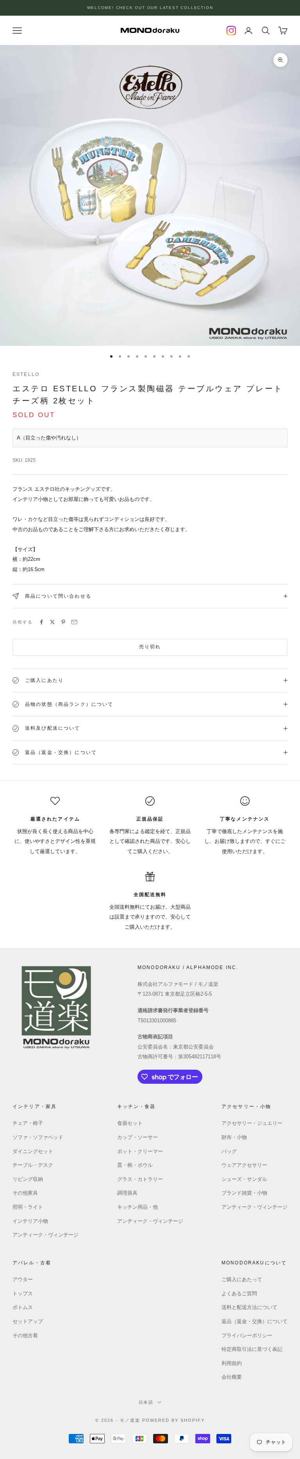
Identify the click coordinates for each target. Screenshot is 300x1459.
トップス (22, 1293)
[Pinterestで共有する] (63, 622)
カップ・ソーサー (137, 1137)
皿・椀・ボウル (135, 1165)
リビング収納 (27, 1179)
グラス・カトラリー (140, 1179)
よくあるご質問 (239, 1293)
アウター (22, 1279)
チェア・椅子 (27, 1123)
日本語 (146, 1402)
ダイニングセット (32, 1151)
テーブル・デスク (32, 1165)
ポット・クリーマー (140, 1151)
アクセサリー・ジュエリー (251, 1123)
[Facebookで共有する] (41, 622)
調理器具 (127, 1193)
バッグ (229, 1151)
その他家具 (25, 1193)
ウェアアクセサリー (244, 1165)
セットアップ (27, 1321)
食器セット (130, 1123)
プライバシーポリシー (246, 1335)
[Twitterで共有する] (52, 622)
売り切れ (150, 646)
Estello (25, 374)
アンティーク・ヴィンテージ (45, 1235)
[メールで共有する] (74, 622)
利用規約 (231, 1363)
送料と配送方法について (249, 1307)
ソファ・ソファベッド (37, 1137)
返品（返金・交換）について (254, 1321)
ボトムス (22, 1307)
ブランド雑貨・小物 (244, 1193)
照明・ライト (27, 1207)
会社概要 (231, 1377)
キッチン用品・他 (137, 1207)
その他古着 (25, 1335)
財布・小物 (234, 1137)
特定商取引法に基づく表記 (251, 1349)
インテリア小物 (30, 1221)
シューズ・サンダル (244, 1179)
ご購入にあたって (241, 1279)
